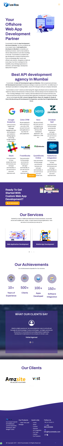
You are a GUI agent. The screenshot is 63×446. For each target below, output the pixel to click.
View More (31, 175)
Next (60, 379)
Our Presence (36, 436)
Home (34, 422)
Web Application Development (18, 244)
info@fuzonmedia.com (52, 432)
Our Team (35, 432)
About (34, 424)
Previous (3, 379)
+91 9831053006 (13, 203)
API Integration (37, 430)
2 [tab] (31, 252)
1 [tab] (29, 252)
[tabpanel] (18, 238)
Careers (35, 434)
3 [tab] (34, 252)
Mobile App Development (45, 244)
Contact (35, 426)
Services (35, 428)
